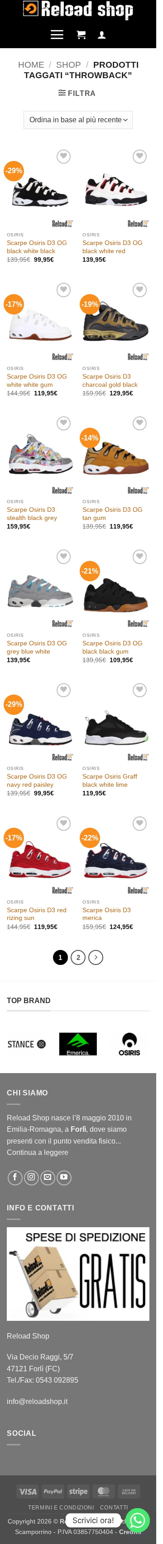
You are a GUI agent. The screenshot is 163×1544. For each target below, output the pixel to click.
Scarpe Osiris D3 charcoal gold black (110, 380)
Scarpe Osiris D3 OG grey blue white (37, 647)
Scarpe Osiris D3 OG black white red (112, 247)
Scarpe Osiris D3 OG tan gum (112, 513)
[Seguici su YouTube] (64, 1177)
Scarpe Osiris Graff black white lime (109, 780)
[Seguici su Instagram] (31, 1177)
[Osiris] (84, 1044)
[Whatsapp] (137, 1520)
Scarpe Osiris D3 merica (106, 914)
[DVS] (135, 1044)
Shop (68, 65)
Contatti (114, 1507)
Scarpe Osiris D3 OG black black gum (112, 647)
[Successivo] (96, 957)
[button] (56, 34)
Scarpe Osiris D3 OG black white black (37, 247)
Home (31, 65)
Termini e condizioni (61, 1507)
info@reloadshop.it (37, 1401)
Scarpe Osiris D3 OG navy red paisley (37, 780)
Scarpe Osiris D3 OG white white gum (37, 380)
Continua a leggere (37, 1152)
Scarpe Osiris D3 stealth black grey (32, 513)
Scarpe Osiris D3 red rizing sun (37, 914)
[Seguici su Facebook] (15, 1177)
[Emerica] (32, 1044)
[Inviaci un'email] (47, 1177)
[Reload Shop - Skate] (78, 10)
